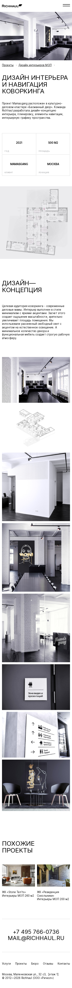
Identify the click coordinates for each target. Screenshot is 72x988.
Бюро (35, 964)
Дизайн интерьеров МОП (35, 65)
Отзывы (48, 964)
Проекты (8, 65)
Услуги (6, 964)
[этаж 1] (53, 974)
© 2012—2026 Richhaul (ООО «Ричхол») (28, 978)
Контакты (64, 964)
